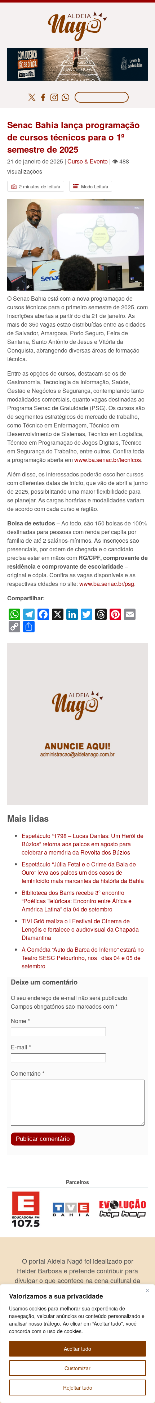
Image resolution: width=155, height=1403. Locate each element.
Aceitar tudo (77, 1348)
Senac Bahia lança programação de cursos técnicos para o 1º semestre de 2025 (73, 136)
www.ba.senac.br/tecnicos (107, 460)
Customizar (77, 1368)
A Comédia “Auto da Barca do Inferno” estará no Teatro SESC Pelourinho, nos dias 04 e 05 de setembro (83, 957)
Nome (20, 1021)
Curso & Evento (87, 161)
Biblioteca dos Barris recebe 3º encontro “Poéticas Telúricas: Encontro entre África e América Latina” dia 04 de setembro (77, 900)
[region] (77, 1343)
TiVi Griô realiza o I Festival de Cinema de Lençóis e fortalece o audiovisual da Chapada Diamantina (80, 929)
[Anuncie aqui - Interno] (77, 647)
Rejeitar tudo (77, 1387)
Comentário (27, 1073)
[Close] (147, 1290)
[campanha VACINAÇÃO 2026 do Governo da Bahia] (77, 52)
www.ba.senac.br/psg (106, 583)
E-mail (21, 1047)
